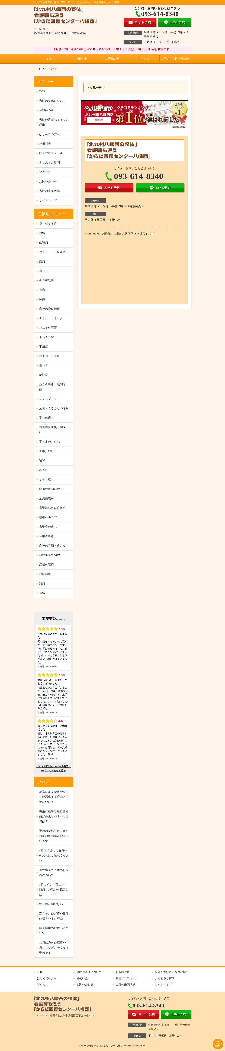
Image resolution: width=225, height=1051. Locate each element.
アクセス (144, 58)
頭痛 (42, 583)
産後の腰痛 (46, 564)
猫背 (42, 460)
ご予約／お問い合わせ (175, 58)
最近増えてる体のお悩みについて (54, 872)
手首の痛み (46, 417)
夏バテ (43, 365)
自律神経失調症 (49, 555)
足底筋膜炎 (46, 498)
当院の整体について (52, 100)
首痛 (42, 289)
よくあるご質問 (49, 162)
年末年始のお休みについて (54, 930)
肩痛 (42, 592)
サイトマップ (48, 200)
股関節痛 (45, 573)
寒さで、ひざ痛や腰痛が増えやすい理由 (54, 916)
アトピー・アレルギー (54, 251)
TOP (50, 58)
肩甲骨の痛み (48, 526)
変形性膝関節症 (49, 488)
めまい (43, 469)
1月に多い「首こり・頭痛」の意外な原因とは (54, 889)
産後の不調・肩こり (52, 545)
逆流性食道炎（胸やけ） (52, 430)
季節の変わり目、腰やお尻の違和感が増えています (54, 835)
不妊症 (43, 346)
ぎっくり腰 (46, 337)
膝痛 (42, 299)
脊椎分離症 (46, 451)
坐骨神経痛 (46, 280)
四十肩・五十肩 (49, 355)
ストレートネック (51, 318)
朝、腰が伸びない (51, 904)
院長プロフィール (51, 153)
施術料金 (81, 58)
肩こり (43, 270)
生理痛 (43, 242)
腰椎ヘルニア (48, 517)
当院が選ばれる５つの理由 (54, 122)
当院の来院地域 (49, 190)
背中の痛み (46, 536)
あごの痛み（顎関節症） (52, 387)
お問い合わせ (48, 181)
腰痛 (42, 261)
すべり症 (45, 479)
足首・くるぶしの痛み (54, 408)
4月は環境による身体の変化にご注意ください (54, 855)
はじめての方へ (49, 134)
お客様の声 (112, 58)
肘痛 (42, 233)
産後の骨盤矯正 (49, 308)
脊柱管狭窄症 (48, 223)
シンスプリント (49, 398)
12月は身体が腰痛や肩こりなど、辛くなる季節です (54, 947)
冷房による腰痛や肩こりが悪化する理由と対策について (54, 796)
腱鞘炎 (43, 374)
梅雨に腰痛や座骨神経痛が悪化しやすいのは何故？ (54, 816)
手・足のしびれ (49, 441)
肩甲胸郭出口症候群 (52, 507)
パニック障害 (48, 327)
